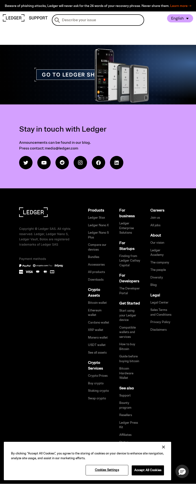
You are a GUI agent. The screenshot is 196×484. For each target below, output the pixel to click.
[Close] (163, 447)
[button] (182, 471)
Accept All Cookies (147, 470)
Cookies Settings (107, 470)
